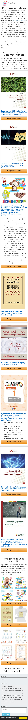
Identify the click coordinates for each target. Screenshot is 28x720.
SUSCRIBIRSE (6, 714)
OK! (23, 717)
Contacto (3, 679)
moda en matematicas (18, 20)
